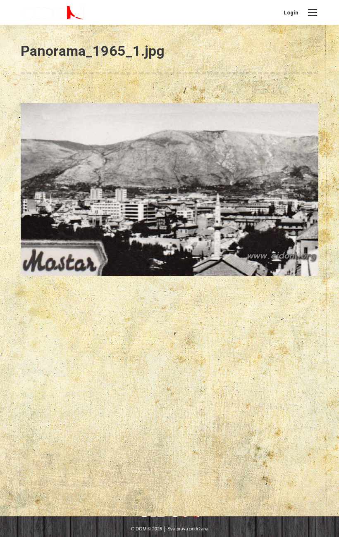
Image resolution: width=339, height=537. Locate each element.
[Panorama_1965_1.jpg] (169, 189)
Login (291, 13)
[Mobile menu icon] (312, 12)
